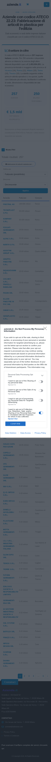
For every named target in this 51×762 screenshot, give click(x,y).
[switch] (41, 381)
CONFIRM (15, 424)
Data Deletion (10, 433)
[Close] (45, 329)
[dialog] (25, 381)
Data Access (25, 433)
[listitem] (25, 375)
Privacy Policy (40, 433)
